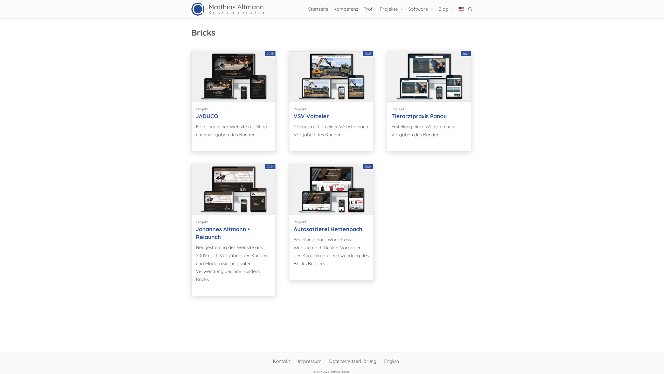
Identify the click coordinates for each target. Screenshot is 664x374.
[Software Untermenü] (432, 9)
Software (418, 9)
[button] (470, 9)
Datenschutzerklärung (352, 361)
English (391, 361)
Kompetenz (346, 9)
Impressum (309, 361)
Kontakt (281, 361)
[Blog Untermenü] (452, 9)
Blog (443, 9)
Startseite (318, 9)
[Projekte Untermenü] (401, 9)
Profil (369, 9)
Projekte (389, 9)
